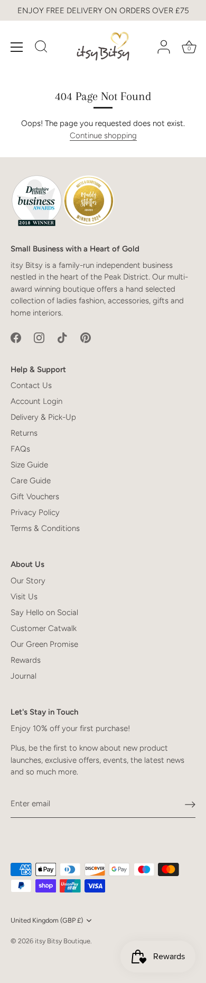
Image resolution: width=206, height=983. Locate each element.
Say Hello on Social (44, 612)
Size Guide (29, 465)
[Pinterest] (85, 337)
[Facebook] (16, 337)
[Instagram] (39, 337)
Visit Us (24, 596)
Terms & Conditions (45, 528)
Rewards (26, 660)
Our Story (28, 580)
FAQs (20, 449)
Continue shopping (103, 135)
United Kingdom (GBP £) (47, 920)
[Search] (41, 48)
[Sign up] (190, 804)
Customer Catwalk (44, 628)
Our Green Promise (44, 644)
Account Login (36, 401)
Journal (23, 676)
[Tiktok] (62, 337)
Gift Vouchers (35, 496)
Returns (24, 433)
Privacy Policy (35, 512)
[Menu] (17, 47)
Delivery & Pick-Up (43, 417)
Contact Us (31, 385)
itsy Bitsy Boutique (62, 941)
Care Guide (31, 480)
